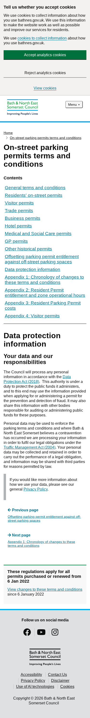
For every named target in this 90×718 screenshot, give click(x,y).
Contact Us (57, 675)
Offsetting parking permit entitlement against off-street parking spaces (42, 259)
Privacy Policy (36, 489)
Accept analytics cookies (45, 55)
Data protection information (32, 269)
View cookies (45, 88)
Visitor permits (19, 202)
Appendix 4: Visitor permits (32, 315)
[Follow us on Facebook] (27, 634)
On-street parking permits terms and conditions (45, 138)
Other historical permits (28, 248)
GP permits (16, 241)
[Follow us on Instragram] (55, 634)
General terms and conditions (35, 187)
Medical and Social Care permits (38, 233)
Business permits (22, 218)
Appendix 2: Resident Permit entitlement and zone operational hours (45, 292)
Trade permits (19, 210)
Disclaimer (60, 681)
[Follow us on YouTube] (41, 634)
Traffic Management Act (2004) (29, 447)
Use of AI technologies (35, 687)
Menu (72, 104)
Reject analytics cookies (45, 73)
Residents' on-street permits (33, 195)
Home (8, 133)
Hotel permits (18, 225)
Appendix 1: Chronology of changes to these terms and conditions (44, 280)
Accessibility (31, 675)
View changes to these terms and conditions (44, 589)
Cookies (67, 687)
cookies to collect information (42, 38)
